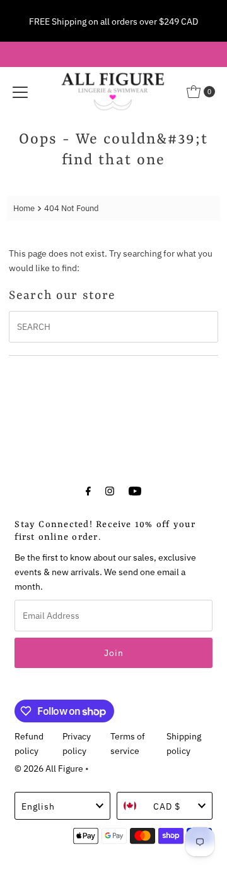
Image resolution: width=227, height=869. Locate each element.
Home (24, 208)
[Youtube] (135, 490)
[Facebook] (88, 490)
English (38, 806)
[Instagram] (109, 490)
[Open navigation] (20, 91)
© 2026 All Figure (49, 768)
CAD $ (166, 806)
